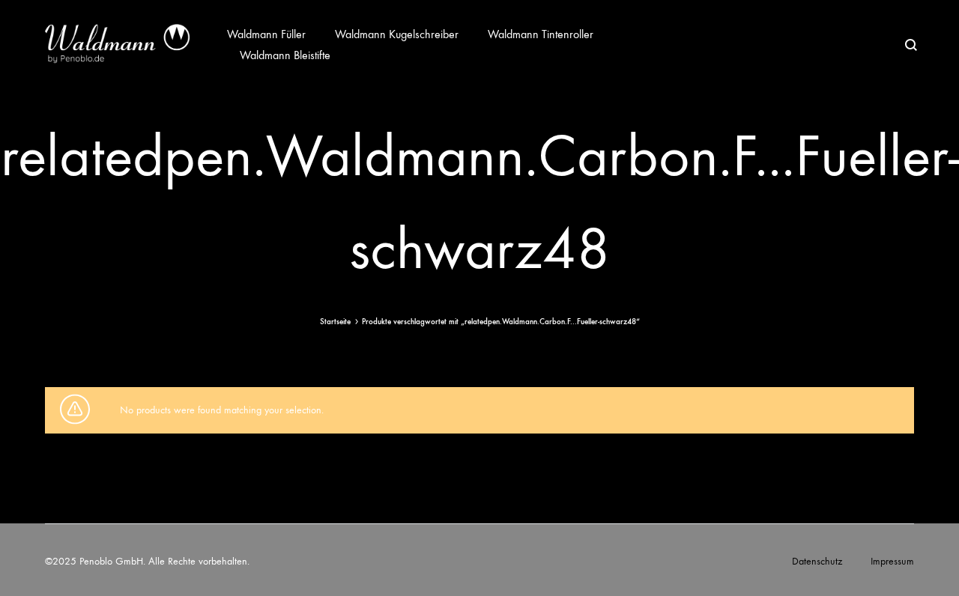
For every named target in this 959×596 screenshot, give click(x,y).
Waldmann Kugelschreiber (397, 34)
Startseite (335, 321)
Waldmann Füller (266, 34)
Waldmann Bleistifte (285, 55)
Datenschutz (817, 561)
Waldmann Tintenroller (540, 34)
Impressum (892, 561)
